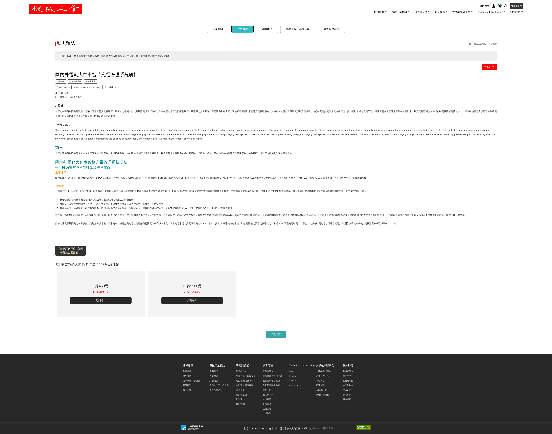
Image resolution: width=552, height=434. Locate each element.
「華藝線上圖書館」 (69, 252)
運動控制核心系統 (244, 380)
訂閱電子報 (516, 6)
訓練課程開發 (322, 394)
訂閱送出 (100, 300)
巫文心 (67, 92)
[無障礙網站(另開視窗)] (363, 427)
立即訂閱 (489, 67)
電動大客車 (91, 81)
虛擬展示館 (348, 380)
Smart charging (63, 87)
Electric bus (110, 87)
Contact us (294, 385)
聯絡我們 (347, 394)
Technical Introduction (302, 365)
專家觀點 (187, 385)
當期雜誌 (218, 29)
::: (3, 3)
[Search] (505, 6)
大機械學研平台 (325, 365)
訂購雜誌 (267, 29)
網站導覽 (485, 5)
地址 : (272, 428)
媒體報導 (267, 408)
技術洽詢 (240, 404)
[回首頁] (470, 44)
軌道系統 (240, 399)
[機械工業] (55, 9)
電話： (246, 428)
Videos (292, 380)
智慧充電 (61, 81)
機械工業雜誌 (480, 44)
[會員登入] (494, 6)
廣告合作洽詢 (331, 29)
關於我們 (348, 365)
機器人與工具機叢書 (297, 29)
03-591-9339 (257, 428)
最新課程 (187, 376)
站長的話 (347, 376)
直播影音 (267, 404)
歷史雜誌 (242, 29)
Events (292, 376)
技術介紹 (347, 390)
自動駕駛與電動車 (244, 385)
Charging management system (87, 87)
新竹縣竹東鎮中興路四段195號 (291, 428)
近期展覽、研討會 (191, 380)
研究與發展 (242, 365)
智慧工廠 (240, 390)
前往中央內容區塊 (11, 3)
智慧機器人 (241, 371)
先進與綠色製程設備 (245, 376)
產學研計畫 (321, 390)
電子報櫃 (187, 390)
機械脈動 (188, 365)
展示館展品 (348, 385)
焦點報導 (187, 371)
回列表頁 (276, 334)
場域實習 (320, 380)
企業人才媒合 (322, 376)
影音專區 (268, 365)
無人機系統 (241, 394)
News (292, 371)
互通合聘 (320, 385)
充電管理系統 (75, 81)
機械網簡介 (348, 371)
